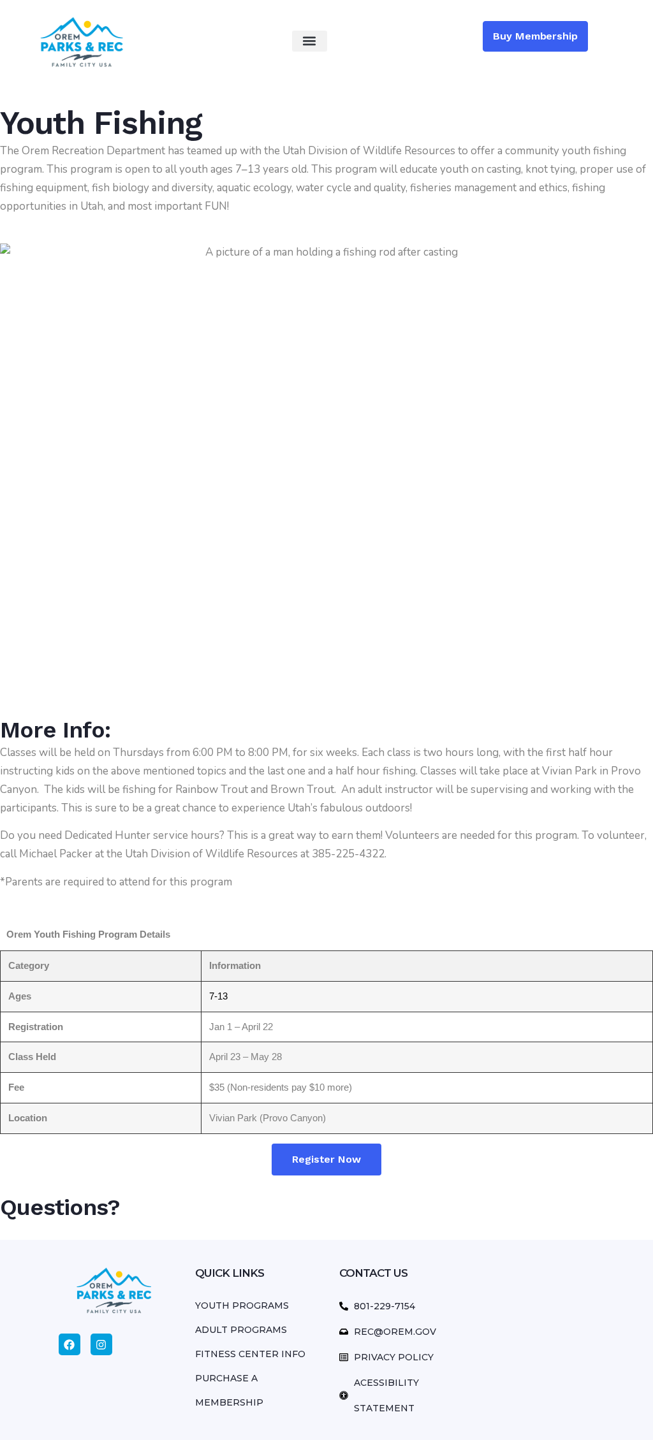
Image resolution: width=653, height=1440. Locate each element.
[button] (310, 41)
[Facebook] (69, 1344)
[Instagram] (101, 1344)
